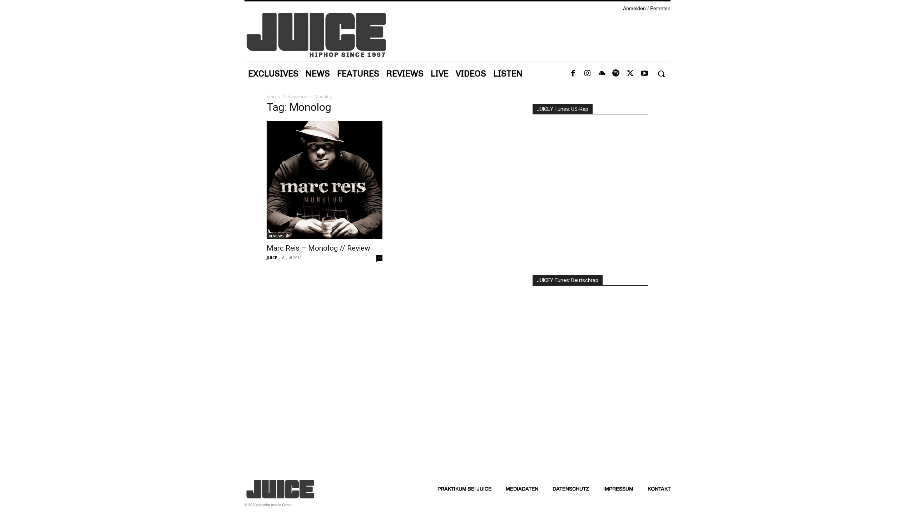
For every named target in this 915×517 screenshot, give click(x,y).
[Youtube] (644, 74)
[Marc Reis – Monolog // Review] (324, 180)
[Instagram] (587, 74)
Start (271, 96)
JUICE (272, 257)
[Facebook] (573, 74)
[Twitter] (630, 74)
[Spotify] (616, 74)
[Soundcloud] (601, 74)
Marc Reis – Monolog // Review (318, 248)
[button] (661, 73)
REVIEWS (276, 235)
